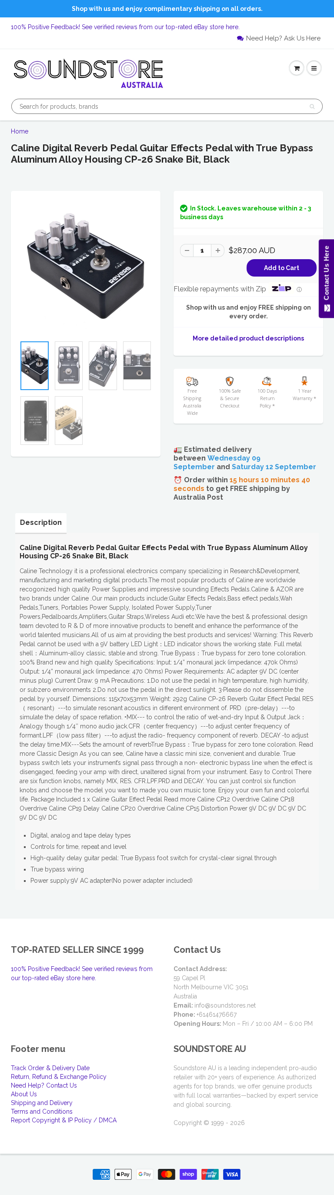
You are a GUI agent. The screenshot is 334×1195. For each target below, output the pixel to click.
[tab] (41, 523)
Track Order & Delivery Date (50, 1068)
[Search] (312, 106)
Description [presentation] (41, 522)
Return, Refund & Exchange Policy (59, 1076)
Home (19, 131)
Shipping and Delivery (42, 1102)
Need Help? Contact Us (44, 1085)
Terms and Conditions (42, 1111)
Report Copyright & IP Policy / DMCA (64, 1120)
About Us (24, 1094)
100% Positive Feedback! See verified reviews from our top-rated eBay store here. (125, 26)
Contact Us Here (326, 275)
